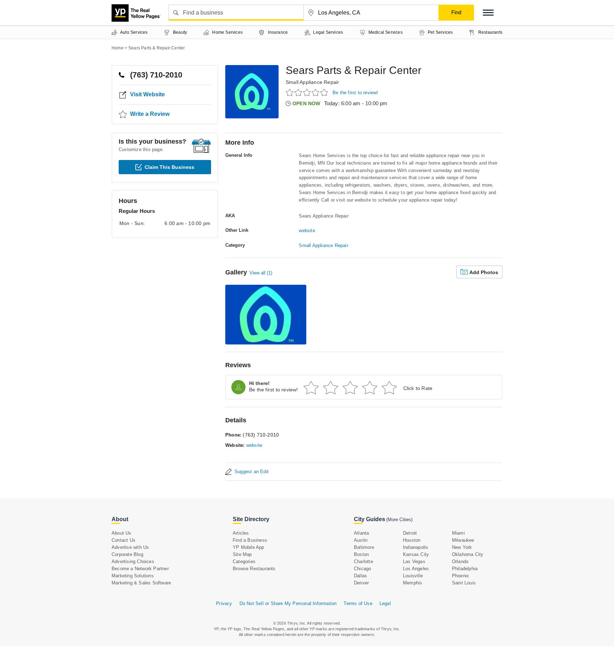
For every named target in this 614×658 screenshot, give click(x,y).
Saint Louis (464, 582)
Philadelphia (465, 568)
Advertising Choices (133, 561)
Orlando (460, 561)
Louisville (413, 575)
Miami (458, 533)
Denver (361, 582)
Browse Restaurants (254, 568)
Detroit (410, 533)
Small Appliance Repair (312, 82)
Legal (385, 603)
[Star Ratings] (308, 92)
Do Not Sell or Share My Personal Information (288, 603)
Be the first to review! (355, 92)
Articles (241, 533)
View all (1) (260, 272)
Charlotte (363, 561)
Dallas (360, 575)
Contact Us (123, 540)
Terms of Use (358, 603)
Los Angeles (416, 568)
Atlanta (361, 533)
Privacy (224, 603)
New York (462, 547)
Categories (244, 561)
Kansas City (416, 554)
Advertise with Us (130, 547)
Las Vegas (414, 561)
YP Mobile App (248, 547)
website (307, 230)
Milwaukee (463, 540)
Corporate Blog (127, 554)
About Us (121, 533)
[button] (488, 13)
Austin (360, 540)
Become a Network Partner (140, 568)
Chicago (362, 568)
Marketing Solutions (133, 575)
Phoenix (460, 575)
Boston (361, 554)
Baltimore (364, 547)
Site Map (242, 554)
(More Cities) (399, 519)
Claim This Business (169, 167)
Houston (411, 540)
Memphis (412, 582)
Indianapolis (415, 547)
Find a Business (250, 540)
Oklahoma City (468, 554)
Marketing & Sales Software (141, 582)
